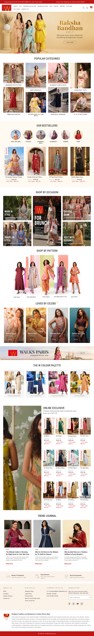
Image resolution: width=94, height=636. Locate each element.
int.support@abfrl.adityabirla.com (58, 591)
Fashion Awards (7, 596)
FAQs (4, 591)
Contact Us (6, 598)
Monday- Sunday (51, 593)
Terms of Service (30, 600)
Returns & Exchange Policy (32, 598)
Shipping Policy (29, 591)
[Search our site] (83, 8)
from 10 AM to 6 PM (52, 596)
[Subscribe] (90, 597)
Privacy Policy (29, 596)
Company (6, 593)
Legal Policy (28, 593)
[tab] (16, 136)
